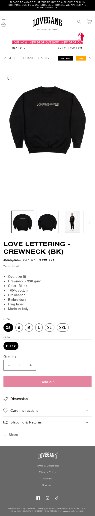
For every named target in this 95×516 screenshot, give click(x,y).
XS (8, 327)
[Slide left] (5, 223)
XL (49, 327)
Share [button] (13, 434)
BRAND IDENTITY (37, 58)
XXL (62, 327)
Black (11, 346)
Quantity (9, 356)
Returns (47, 479)
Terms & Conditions (47, 466)
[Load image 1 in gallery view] (22, 222)
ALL (12, 58)
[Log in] (3, 26)
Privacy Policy (47, 472)
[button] (6, 18)
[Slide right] (90, 223)
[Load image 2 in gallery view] (47, 222)
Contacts (47, 485)
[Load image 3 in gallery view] (72, 222)
